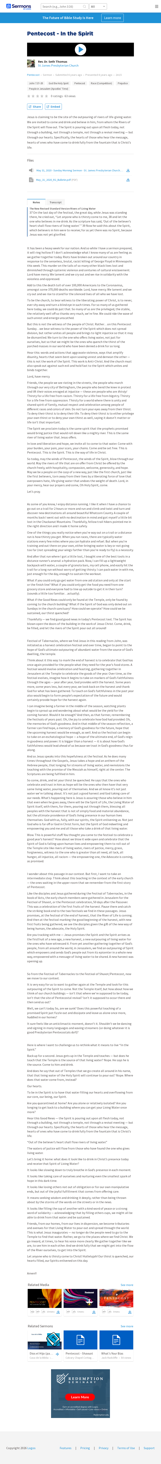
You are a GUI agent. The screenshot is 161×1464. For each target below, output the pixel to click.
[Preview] (57, 1354)
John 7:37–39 (36, 83)
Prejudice (123, 83)
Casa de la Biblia (39, 1357)
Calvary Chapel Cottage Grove (83, 1357)
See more (127, 1285)
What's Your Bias (112, 1353)
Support (149, 1448)
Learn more (112, 17)
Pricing (85, 1448)
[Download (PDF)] (129, 180)
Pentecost (33, 75)
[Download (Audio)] (129, 170)
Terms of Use (126, 1448)
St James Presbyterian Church (58, 65)
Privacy (103, 1448)
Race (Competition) (101, 83)
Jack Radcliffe (109, 1357)
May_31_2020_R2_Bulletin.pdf (57, 180)
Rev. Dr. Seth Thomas (52, 61)
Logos (31, 1448)
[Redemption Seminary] (80, 1393)
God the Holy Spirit (59, 83)
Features (65, 1448)
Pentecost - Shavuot (79, 1353)
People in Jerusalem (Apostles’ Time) (48, 88)
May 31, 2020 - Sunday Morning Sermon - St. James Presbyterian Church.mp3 (81, 170)
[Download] (58, 1312)
